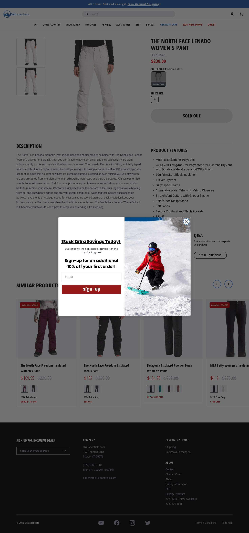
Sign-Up (91, 289)
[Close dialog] (186, 221)
